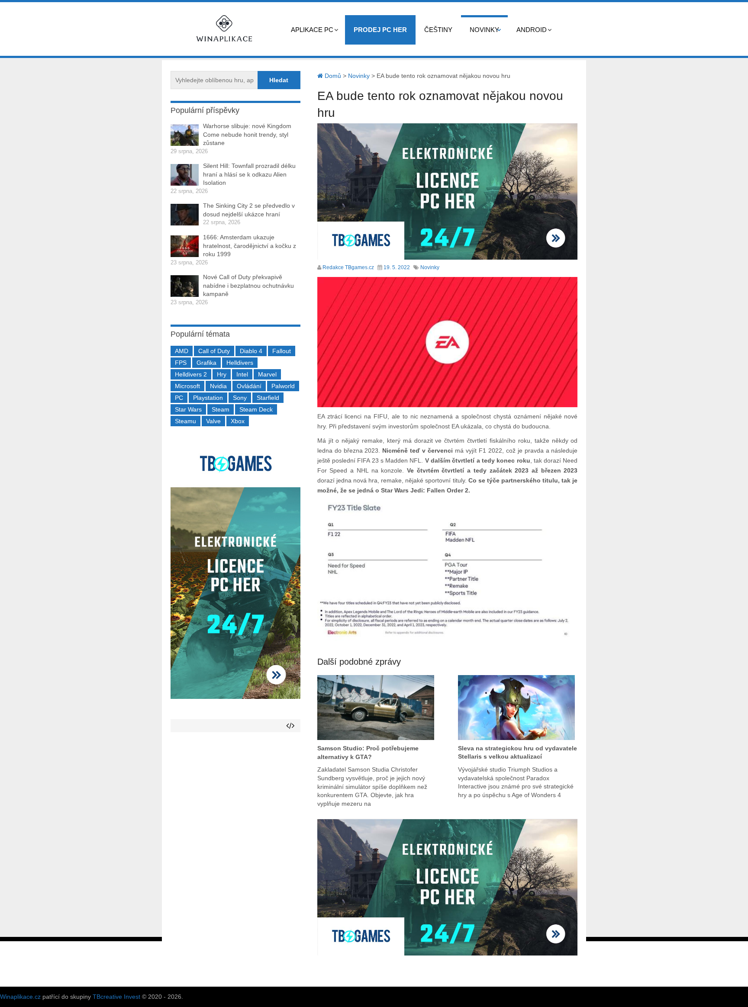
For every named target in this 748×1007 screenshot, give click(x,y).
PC (179, 397)
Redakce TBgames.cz (348, 267)
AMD (181, 350)
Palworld (283, 386)
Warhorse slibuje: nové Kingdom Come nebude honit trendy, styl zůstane (247, 134)
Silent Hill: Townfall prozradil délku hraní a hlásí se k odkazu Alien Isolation (249, 174)
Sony (240, 397)
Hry (221, 374)
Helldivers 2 (191, 374)
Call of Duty (214, 350)
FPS (181, 362)
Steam (220, 409)
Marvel (267, 374)
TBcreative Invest (116, 996)
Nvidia (218, 386)
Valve (213, 421)
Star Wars (188, 409)
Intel (242, 374)
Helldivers (239, 362)
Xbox (238, 421)
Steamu (185, 421)
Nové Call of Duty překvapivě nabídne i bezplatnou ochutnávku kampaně (248, 285)
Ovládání (249, 386)
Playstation (208, 397)
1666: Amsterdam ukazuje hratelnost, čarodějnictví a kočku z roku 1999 (249, 245)
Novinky (484, 29)
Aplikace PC (312, 29)
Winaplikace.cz (20, 996)
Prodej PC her (380, 29)
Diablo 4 (251, 350)
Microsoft (187, 386)
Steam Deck (256, 409)
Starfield (268, 397)
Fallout (281, 350)
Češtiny (438, 29)
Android (531, 29)
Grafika (206, 362)
